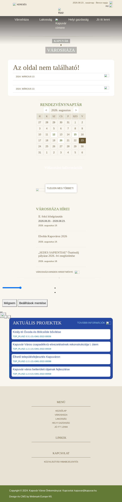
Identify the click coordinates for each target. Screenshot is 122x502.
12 (54, 134)
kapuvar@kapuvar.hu (85, 490)
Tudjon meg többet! (60, 188)
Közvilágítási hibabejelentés (61, 462)
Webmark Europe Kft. (41, 496)
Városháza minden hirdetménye (54, 272)
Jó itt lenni (103, 19)
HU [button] (107, 6)
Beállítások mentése (32, 303)
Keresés (21, 4)
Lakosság (45, 19)
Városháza (22, 19)
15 (75, 134)
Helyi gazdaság (78, 19)
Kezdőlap (61, 411)
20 (61, 140)
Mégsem (9, 303)
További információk (91, 323)
